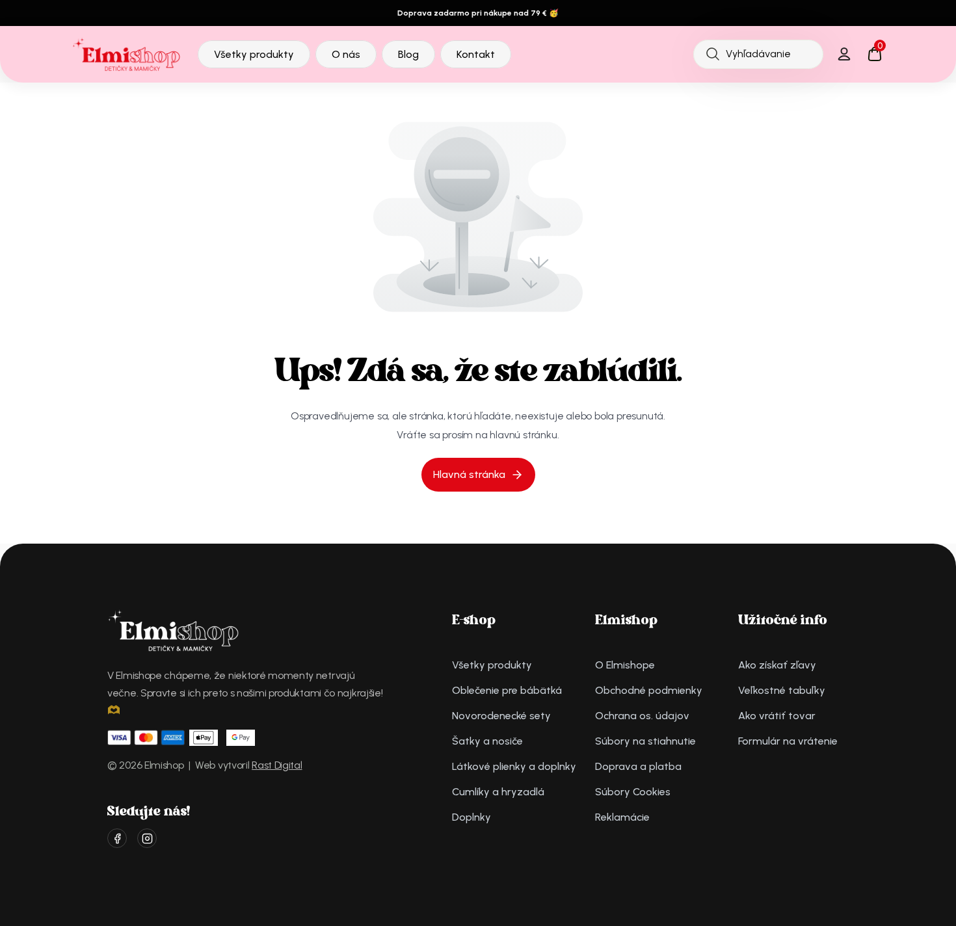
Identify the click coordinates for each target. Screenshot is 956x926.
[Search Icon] (758, 54)
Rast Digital (277, 765)
